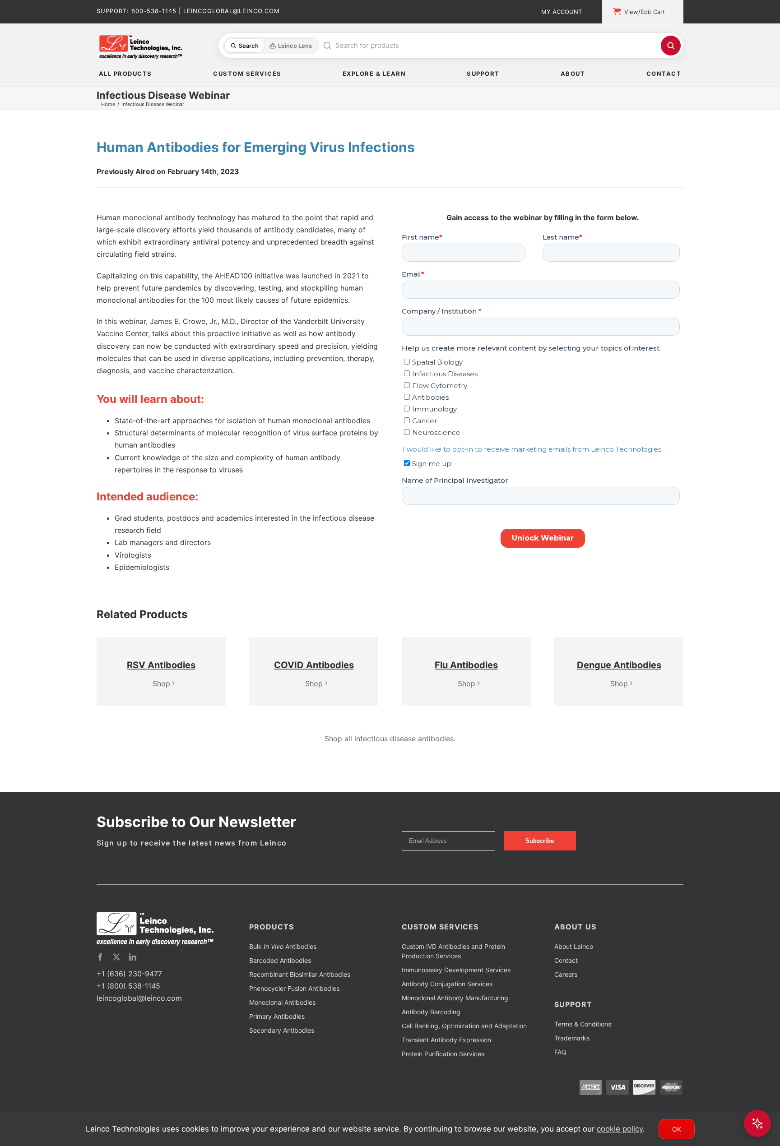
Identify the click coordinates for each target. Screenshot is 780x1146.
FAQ (560, 1065)
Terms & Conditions (582, 1037)
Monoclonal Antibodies (282, 1016)
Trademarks (572, 1051)
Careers (565, 988)
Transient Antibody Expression (446, 1053)
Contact (566, 974)
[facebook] (100, 970)
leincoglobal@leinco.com (139, 1011)
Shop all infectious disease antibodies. (390, 752)
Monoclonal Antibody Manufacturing (455, 1011)
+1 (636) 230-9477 (129, 987)
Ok (676, 1129)
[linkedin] (132, 970)
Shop (161, 688)
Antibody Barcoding (431, 1025)
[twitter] (116, 970)
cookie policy (620, 1128)
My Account (561, 11)
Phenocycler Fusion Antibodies (294, 1002)
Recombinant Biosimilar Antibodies (299, 988)
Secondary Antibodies (281, 1044)
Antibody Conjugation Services (447, 997)
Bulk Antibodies (282, 960)
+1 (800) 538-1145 (128, 999)
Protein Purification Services (443, 1067)
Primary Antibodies (277, 1030)
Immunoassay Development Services (456, 983)
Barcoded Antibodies (280, 974)
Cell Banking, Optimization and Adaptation (464, 1039)
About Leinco (573, 960)
